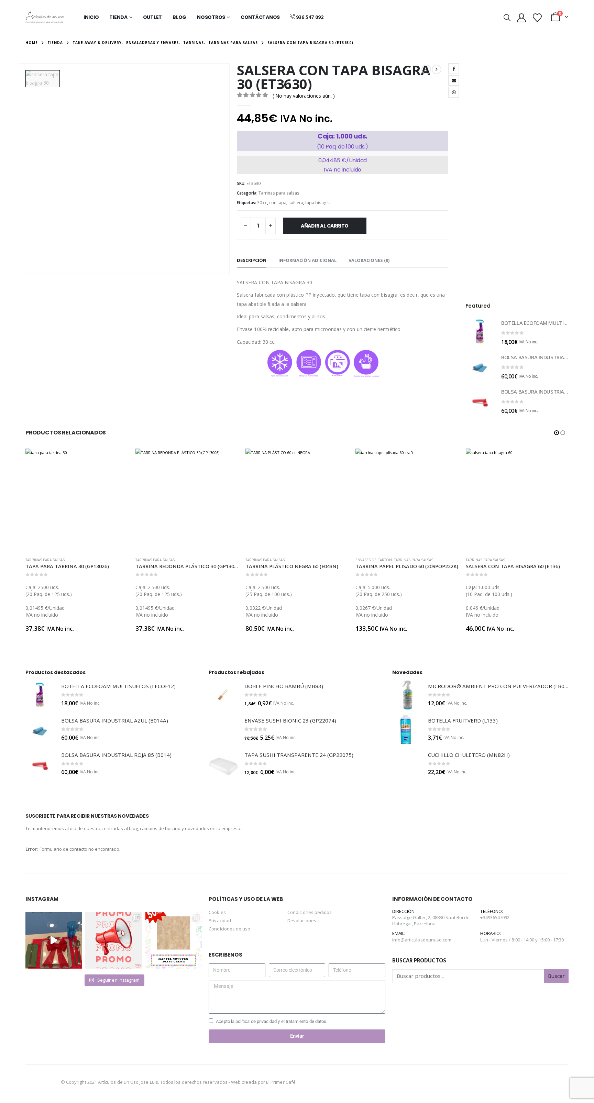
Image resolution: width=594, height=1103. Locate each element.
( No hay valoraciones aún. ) (304, 95)
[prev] (426, 69)
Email (453, 80)
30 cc (262, 203)
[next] (436, 69)
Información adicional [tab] (307, 260)
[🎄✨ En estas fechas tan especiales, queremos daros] (53, 940)
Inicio (91, 17)
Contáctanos (260, 17)
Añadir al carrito (325, 225)
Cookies (217, 912)
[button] (507, 17)
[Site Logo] (44, 17)
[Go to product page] (479, 331)
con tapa (277, 203)
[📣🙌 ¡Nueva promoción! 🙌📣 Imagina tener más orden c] (113, 940)
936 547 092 (309, 17)
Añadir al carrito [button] (117, 460)
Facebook (453, 68)
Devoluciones (301, 920)
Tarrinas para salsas (278, 193)
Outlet (152, 17)
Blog (179, 17)
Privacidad (220, 920)
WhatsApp (453, 92)
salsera (295, 203)
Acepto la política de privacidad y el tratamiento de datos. (271, 1021)
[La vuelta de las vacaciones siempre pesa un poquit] (173, 940)
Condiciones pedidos (309, 912)
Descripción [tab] (251, 260)
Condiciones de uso (229, 929)
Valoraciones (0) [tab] (369, 260)
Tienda (118, 17)
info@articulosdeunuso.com (422, 940)
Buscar (556, 975)
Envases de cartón (263, 560)
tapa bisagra (318, 203)
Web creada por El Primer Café (263, 1082)
